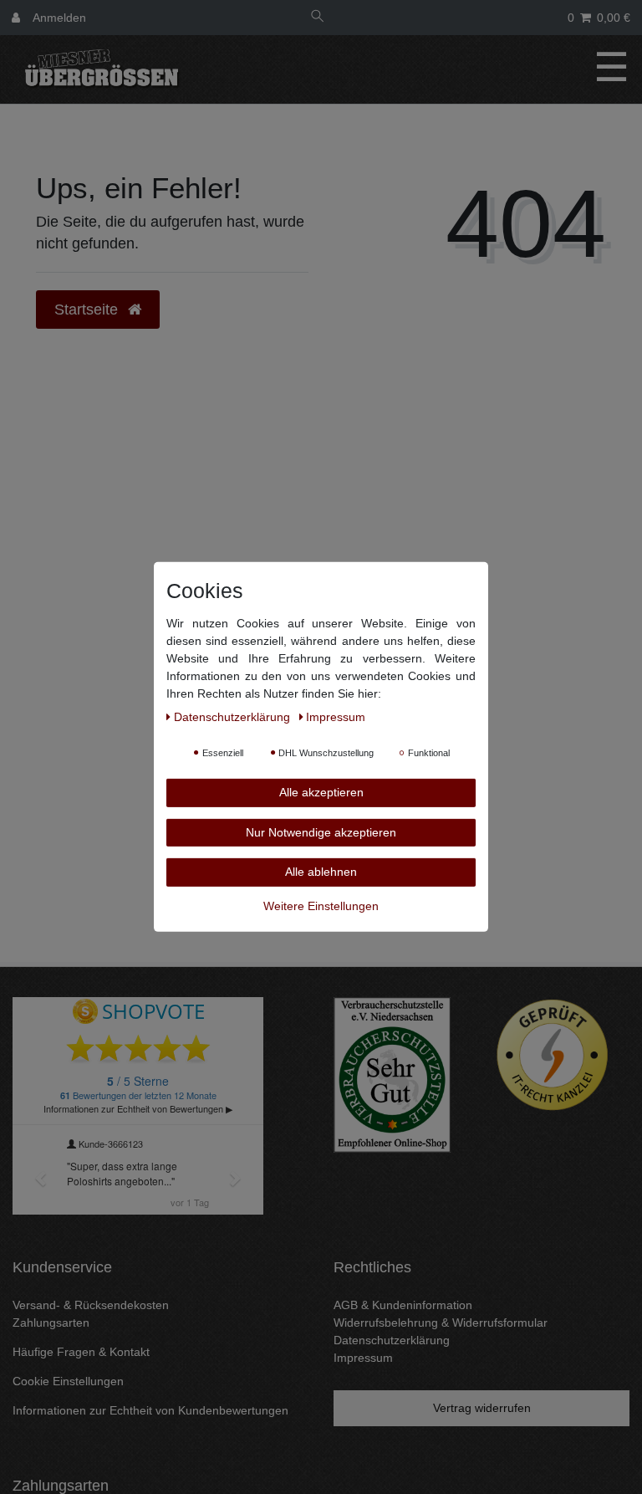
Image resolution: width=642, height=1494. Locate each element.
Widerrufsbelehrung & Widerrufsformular (441, 1322)
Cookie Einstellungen (68, 1381)
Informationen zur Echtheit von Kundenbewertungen (150, 1410)
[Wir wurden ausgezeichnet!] (392, 1074)
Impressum (363, 1357)
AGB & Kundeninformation (403, 1305)
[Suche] (317, 18)
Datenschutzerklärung (392, 1340)
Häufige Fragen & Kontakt (81, 1351)
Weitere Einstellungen (321, 905)
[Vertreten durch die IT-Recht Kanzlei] (552, 1055)
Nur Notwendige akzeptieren (321, 831)
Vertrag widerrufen (482, 1408)
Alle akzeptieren (321, 792)
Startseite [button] (88, 309)
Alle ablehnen (321, 871)
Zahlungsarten (51, 1322)
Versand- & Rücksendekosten (91, 1305)
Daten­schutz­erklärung (233, 717)
